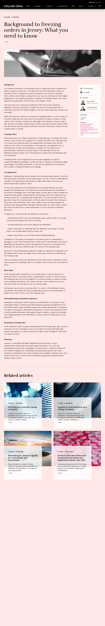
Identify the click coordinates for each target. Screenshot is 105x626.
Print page (86, 92)
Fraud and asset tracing (86, 127)
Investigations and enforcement (89, 129)
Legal (81, 134)
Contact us (92, 6)
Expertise (37, 6)
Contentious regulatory (86, 124)
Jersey (82, 119)
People (28, 6)
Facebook (90, 2)
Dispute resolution (85, 125)
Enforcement (84, 131)
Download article (88, 88)
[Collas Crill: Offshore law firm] (13, 6)
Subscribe (98, 2)
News (73, 6)
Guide (8, 17)
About (81, 6)
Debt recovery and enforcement (89, 132)
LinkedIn (91, 2)
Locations (49, 6)
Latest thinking (62, 6)
